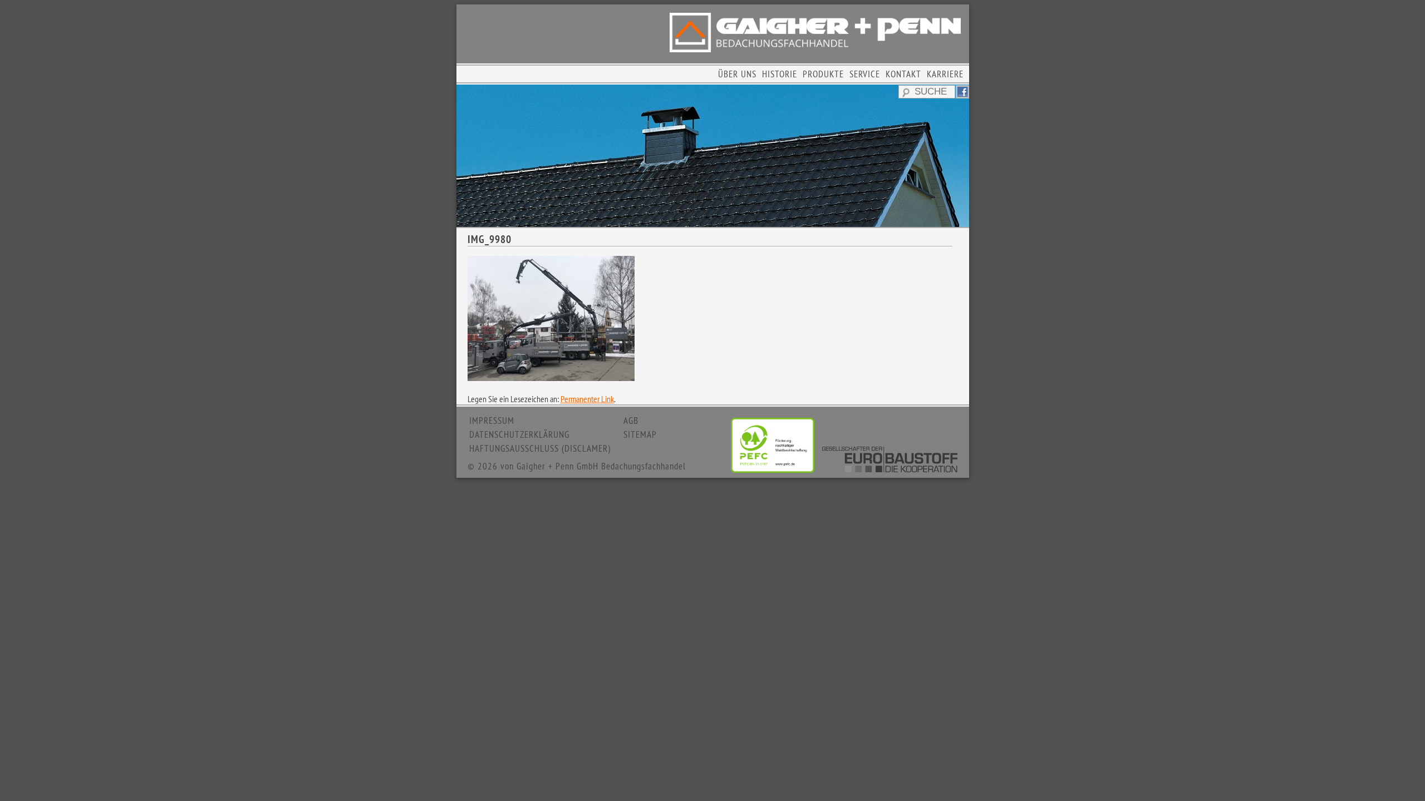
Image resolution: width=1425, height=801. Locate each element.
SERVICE (864, 74)
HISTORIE (779, 74)
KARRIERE (945, 74)
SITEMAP (640, 434)
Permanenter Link (587, 398)
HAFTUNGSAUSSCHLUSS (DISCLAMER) (540, 448)
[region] (712, 156)
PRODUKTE (823, 74)
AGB (630, 420)
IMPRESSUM (491, 420)
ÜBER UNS (737, 74)
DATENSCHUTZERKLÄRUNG (519, 434)
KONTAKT (903, 74)
